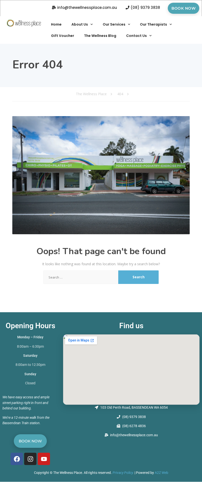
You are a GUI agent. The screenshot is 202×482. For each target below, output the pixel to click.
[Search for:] (80, 277)
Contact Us (136, 35)
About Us (79, 24)
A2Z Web (161, 473)
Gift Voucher (62, 35)
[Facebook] (17, 459)
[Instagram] (30, 459)
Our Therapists (153, 24)
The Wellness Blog (100, 35)
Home (56, 24)
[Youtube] (44, 459)
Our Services (114, 24)
